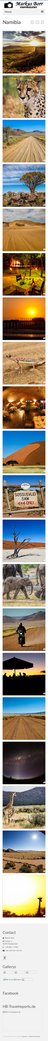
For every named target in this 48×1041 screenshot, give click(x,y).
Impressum (24, 1036)
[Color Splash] (42, 22)
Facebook (10, 993)
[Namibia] (31, 974)
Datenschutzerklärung (34, 1036)
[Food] (32, 22)
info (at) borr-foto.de (13, 950)
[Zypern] (17, 979)
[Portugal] (27, 981)
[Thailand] (8, 974)
